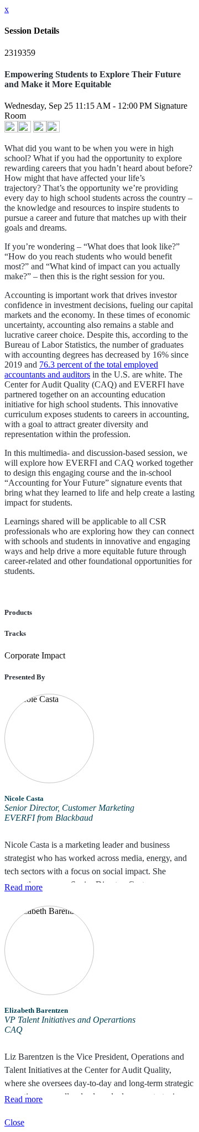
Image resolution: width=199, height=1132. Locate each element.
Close (14, 1122)
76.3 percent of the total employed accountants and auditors (81, 369)
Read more (23, 887)
